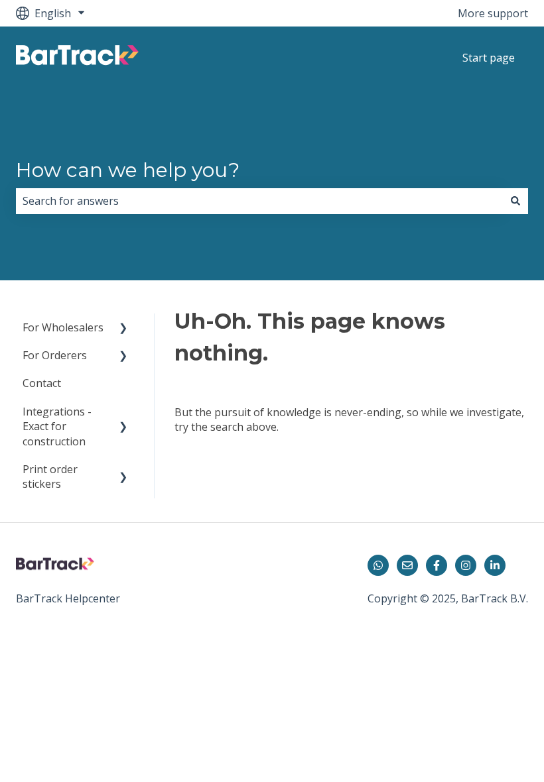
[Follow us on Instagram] (465, 565)
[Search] (515, 200)
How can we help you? (127, 170)
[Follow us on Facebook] (436, 565)
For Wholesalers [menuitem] (63, 327)
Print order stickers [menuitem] (50, 476)
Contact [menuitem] (42, 383)
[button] (123, 328)
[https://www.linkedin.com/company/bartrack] (495, 565)
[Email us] (407, 565)
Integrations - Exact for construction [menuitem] (57, 426)
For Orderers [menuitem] (55, 355)
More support (493, 13)
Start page (488, 57)
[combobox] (259, 200)
